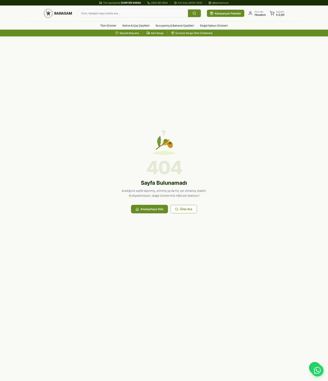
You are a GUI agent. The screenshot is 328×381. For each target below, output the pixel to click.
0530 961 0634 (159, 2)
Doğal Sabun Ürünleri (214, 25)
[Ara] (194, 13)
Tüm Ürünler (108, 25)
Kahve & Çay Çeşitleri (136, 25)
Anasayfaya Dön (151, 209)
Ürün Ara (186, 209)
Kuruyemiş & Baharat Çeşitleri (175, 25)
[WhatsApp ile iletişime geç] (317, 370)
